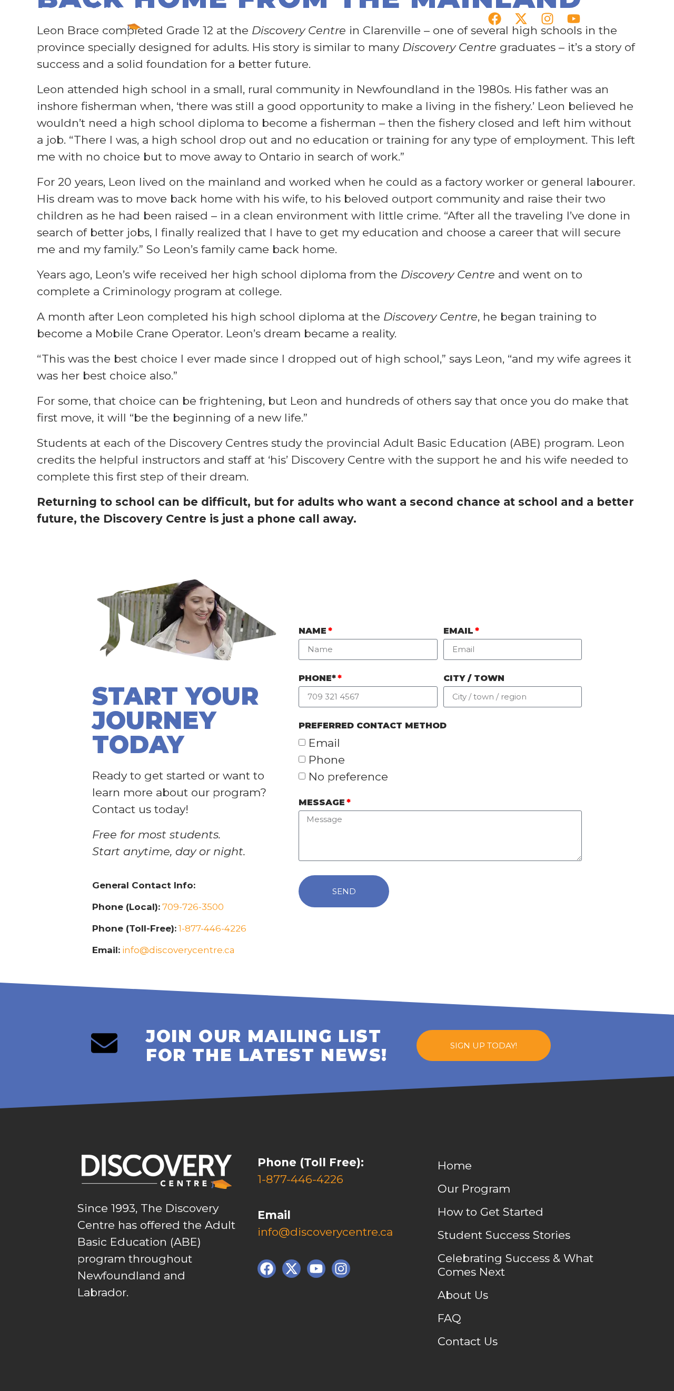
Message (322, 802)
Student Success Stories (504, 1235)
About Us (463, 1295)
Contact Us (468, 1341)
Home (455, 1165)
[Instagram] (547, 18)
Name (312, 631)
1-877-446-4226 (212, 928)
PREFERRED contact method (373, 726)
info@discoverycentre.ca (178, 950)
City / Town (473, 678)
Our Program (474, 1188)
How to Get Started (490, 1211)
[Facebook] (494, 18)
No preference (348, 776)
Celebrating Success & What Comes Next (515, 1265)
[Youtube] (573, 18)
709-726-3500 (192, 907)
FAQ (449, 1318)
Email (458, 631)
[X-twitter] (521, 18)
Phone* (317, 678)
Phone (327, 759)
